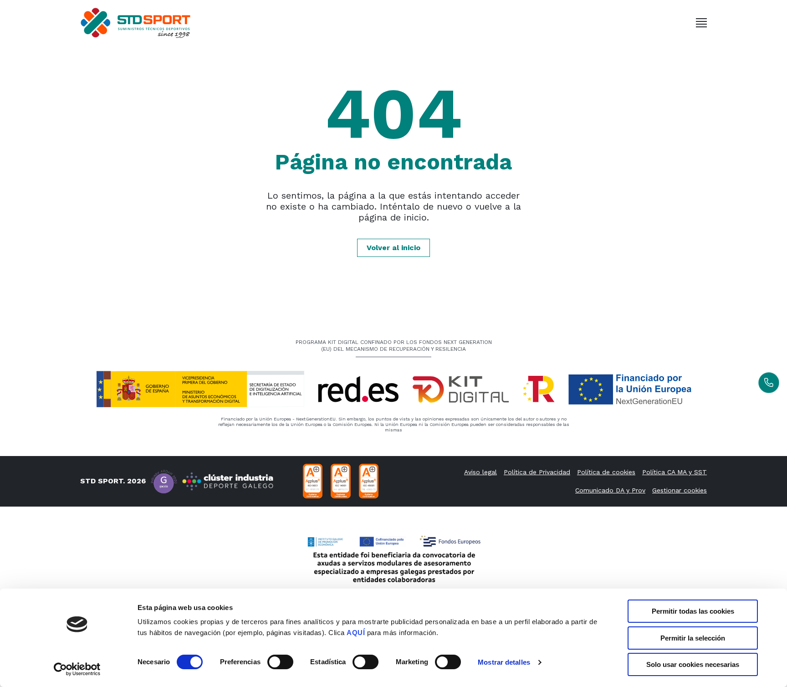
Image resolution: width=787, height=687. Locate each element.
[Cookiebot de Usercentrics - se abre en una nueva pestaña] (77, 669)
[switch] (280, 662)
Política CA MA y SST (674, 472)
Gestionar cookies (679, 490)
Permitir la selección (692, 638)
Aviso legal (480, 472)
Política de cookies (606, 472)
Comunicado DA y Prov (610, 490)
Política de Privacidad (537, 472)
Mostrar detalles (504, 662)
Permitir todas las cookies (693, 611)
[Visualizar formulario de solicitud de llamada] (769, 383)
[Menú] (701, 22)
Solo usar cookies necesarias (692, 664)
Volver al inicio (393, 247)
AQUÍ (356, 632)
